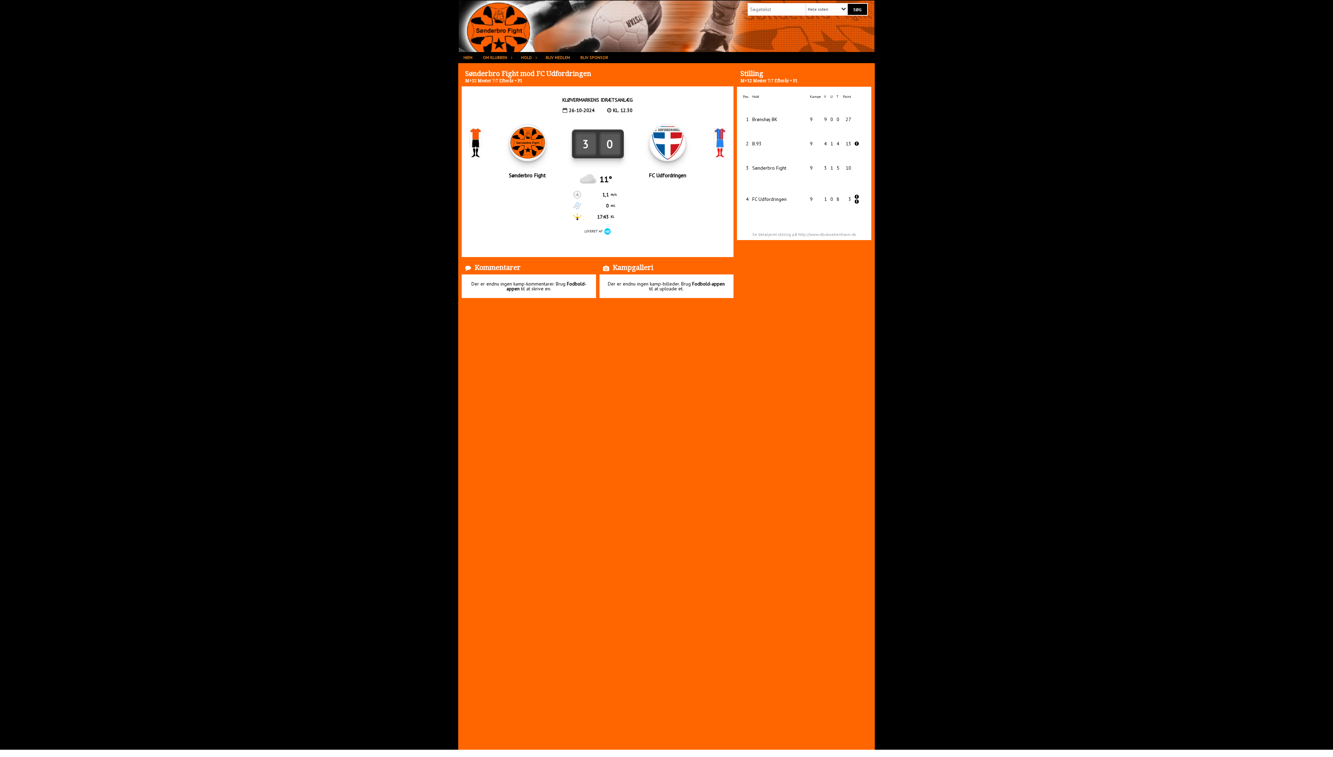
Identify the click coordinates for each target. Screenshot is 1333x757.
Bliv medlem (558, 57)
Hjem (467, 57)
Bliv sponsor (594, 57)
